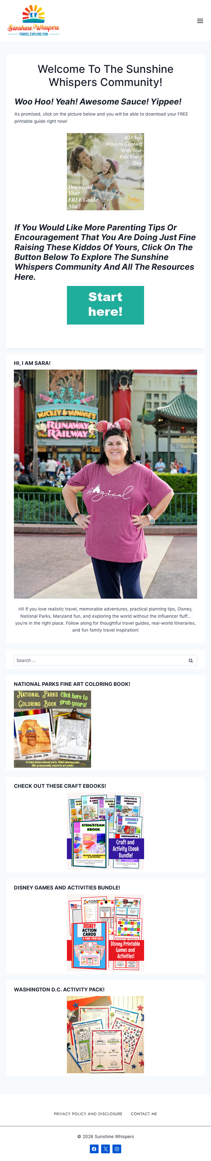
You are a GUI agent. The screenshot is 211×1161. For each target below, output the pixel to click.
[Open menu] (200, 21)
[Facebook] (94, 1149)
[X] (105, 1149)
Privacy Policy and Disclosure (88, 1114)
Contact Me (144, 1114)
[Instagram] (116, 1149)
